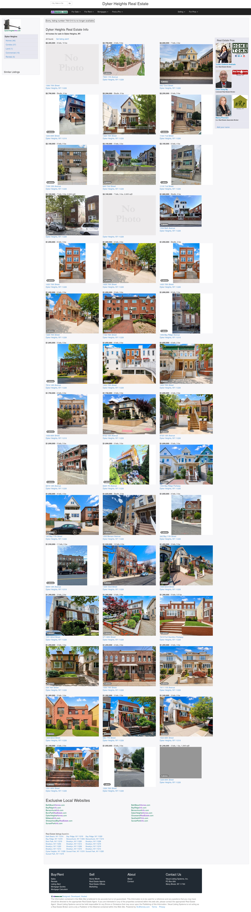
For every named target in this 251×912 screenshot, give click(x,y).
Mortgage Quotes (58, 886)
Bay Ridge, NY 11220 (94, 836)
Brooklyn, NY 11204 (53, 844)
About (129, 878)
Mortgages (102, 11)
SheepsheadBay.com (59, 820)
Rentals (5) (10, 56)
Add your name (223, 127)
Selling (181, 11)
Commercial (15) (12, 52)
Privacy (162, 906)
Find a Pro (116, 11)
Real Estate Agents (97, 881)
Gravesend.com (142, 815)
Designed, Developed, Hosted (74, 896)
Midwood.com (53, 818)
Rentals (54, 881)
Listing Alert (56, 884)
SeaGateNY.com (139, 818)
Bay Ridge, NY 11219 (74, 836)
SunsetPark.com (139, 820)
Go (70, 3)
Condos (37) (10, 44)
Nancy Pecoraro (222, 118)
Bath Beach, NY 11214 (54, 836)
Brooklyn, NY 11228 (93, 841)
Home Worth (94, 878)
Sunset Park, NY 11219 (75, 851)
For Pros (193, 11)
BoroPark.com (56, 813)
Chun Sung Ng (222, 89)
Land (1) (9, 48)
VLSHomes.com (143, 906)
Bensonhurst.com (54, 810)
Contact (130, 881)
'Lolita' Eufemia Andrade (226, 64)
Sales (53, 878)
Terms (154, 906)
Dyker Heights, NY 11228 (55, 851)
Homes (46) (10, 40)
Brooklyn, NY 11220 (74, 841)
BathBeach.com (55, 805)
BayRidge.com (53, 807)
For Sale (75, 11)
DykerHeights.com (141, 813)
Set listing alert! (62, 39)
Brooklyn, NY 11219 (93, 844)
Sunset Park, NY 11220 (95, 851)
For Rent (88, 11)
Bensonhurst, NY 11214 (95, 839)
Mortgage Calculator (59, 889)
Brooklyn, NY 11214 (74, 844)
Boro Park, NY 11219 (54, 841)
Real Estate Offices (97, 884)
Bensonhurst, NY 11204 (75, 839)
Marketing (93, 886)
